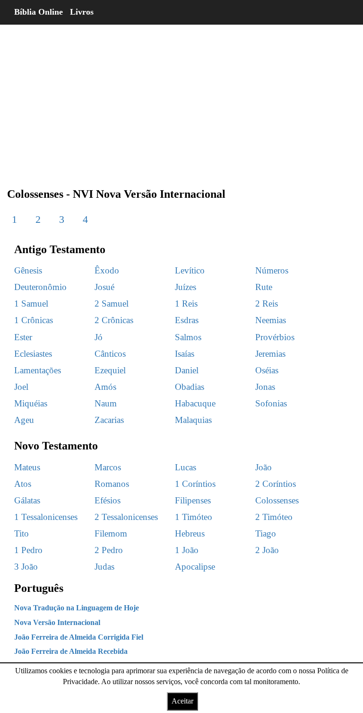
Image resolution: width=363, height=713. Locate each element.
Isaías (184, 354)
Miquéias (30, 403)
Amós (105, 387)
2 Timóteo (274, 517)
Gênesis (28, 270)
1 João (187, 550)
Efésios (108, 500)
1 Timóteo (193, 517)
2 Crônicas (114, 320)
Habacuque (195, 403)
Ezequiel (110, 370)
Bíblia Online (38, 12)
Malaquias (193, 420)
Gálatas (27, 500)
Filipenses (193, 500)
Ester (23, 337)
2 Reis (266, 303)
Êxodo (107, 270)
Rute (263, 287)
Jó (99, 337)
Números (271, 270)
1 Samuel (31, 303)
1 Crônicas (33, 320)
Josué (104, 287)
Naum (106, 403)
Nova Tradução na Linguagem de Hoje (76, 608)
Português (38, 588)
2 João (267, 550)
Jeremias (270, 354)
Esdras (187, 320)
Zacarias (109, 420)
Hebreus (190, 533)
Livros (82, 12)
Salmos (188, 337)
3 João (26, 567)
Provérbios (274, 337)
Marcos (108, 467)
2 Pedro (109, 550)
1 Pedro (28, 550)
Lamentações (37, 370)
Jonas (265, 387)
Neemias (270, 320)
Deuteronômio (40, 287)
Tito (21, 533)
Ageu (24, 420)
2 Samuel (112, 303)
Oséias (266, 370)
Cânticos (110, 354)
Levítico (190, 270)
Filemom (111, 533)
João (263, 467)
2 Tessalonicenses (126, 517)
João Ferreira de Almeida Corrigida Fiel (78, 637)
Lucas (185, 467)
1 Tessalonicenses (46, 517)
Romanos (112, 484)
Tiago (265, 533)
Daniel (187, 370)
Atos (22, 484)
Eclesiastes (33, 354)
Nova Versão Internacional (57, 622)
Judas (104, 567)
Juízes (185, 287)
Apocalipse (195, 567)
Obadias (189, 387)
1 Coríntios (195, 484)
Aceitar (182, 701)
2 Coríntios (275, 484)
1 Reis (186, 303)
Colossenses (277, 500)
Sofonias (271, 403)
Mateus (27, 467)
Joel (21, 387)
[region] (181, 99)
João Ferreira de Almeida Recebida (71, 651)
